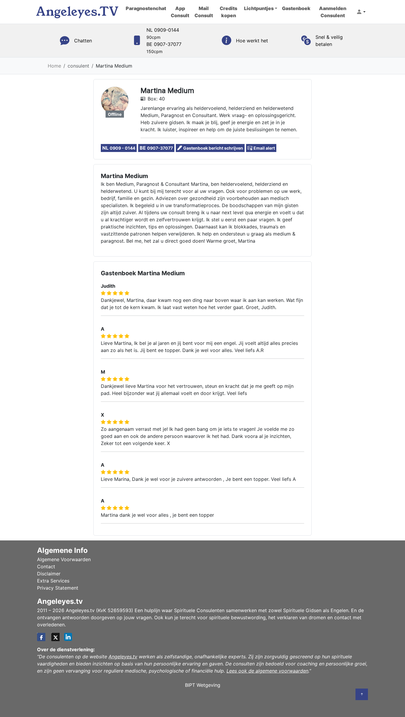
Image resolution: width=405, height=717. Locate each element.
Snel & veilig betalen (329, 40)
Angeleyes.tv (123, 657)
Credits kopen (228, 11)
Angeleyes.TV (77, 11)
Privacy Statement (57, 588)
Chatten (83, 41)
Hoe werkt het (252, 41)
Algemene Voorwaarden (64, 559)
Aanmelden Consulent (332, 11)
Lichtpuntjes (259, 8)
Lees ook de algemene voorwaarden (267, 671)
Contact (46, 566)
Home (54, 66)
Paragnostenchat (146, 8)
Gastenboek (296, 8)
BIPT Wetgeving (202, 685)
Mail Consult (203, 11)
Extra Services (53, 581)
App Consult (180, 11)
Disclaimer (48, 574)
